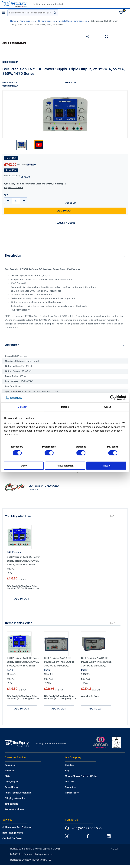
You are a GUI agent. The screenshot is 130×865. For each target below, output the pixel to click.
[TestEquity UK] (16, 4)
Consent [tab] (22, 406)
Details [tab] (65, 406)
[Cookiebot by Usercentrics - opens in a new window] (112, 397)
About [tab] (107, 406)
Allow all (106, 465)
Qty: (6, 194)
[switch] (49, 452)
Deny (24, 465)
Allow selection (65, 465)
